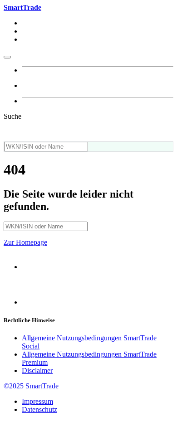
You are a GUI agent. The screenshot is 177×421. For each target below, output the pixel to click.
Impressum (37, 401)
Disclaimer (37, 370)
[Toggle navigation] (7, 57)
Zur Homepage (25, 242)
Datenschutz (39, 409)
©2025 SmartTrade (31, 386)
